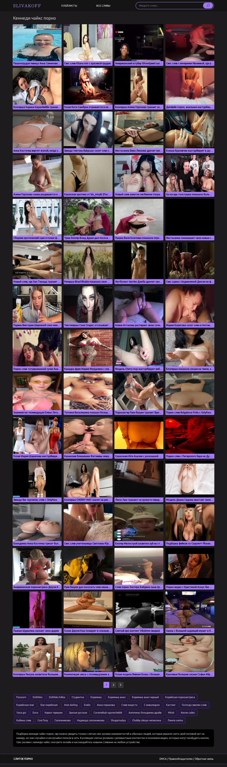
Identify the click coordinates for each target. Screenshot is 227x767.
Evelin (87, 705)
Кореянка (96, 697)
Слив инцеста (129, 705)
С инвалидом (152, 705)
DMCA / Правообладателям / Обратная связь (186, 758)
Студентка (78, 697)
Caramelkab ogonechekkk (108, 712)
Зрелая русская (78, 712)
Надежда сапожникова (90, 720)
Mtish (171, 712)
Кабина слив (23, 720)
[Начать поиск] (208, 5)
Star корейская (49, 705)
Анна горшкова (106, 705)
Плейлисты (69, 5)
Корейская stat (25, 705)
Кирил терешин (54, 712)
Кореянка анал (117, 697)
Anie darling (71, 705)
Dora (35, 712)
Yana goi (21, 712)
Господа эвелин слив (194, 705)
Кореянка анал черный (145, 697)
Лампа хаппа (175, 720)
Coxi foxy (43, 720)
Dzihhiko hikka (57, 697)
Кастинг (170, 705)
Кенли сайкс (188, 712)
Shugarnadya (118, 720)
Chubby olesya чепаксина (146, 720)
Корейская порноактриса (180, 697)
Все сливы (103, 5)
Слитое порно (23, 758)
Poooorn (21, 697)
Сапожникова (63, 720)
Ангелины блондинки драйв (145, 712)
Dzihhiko (37, 697)
